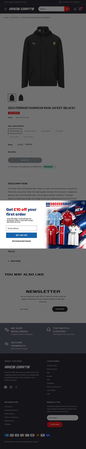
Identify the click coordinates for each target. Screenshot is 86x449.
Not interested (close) (21, 241)
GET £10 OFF (21, 235)
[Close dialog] (83, 203)
